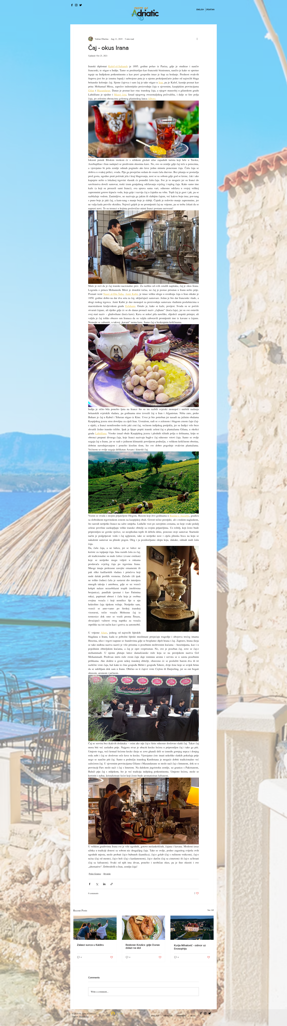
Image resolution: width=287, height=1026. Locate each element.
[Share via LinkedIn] (104, 884)
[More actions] (197, 39)
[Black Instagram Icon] (76, 5)
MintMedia (83, 1016)
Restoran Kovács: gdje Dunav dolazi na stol (143, 946)
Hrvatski (107, 873)
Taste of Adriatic (89, 1013)
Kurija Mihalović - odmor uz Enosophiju (190, 947)
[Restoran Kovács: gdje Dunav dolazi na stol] (143, 928)
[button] (155, 1016)
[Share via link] (111, 884)
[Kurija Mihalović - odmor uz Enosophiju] (192, 928)
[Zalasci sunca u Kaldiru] (95, 928)
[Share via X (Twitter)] (97, 884)
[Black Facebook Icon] (72, 5)
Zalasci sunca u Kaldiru (90, 944)
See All (210, 910)
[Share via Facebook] (89, 884)
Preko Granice (95, 873)
